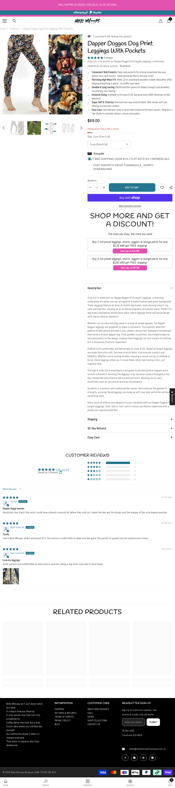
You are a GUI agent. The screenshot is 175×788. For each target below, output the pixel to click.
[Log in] (161, 21)
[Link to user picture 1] (11, 576)
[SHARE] (169, 188)
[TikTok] (152, 757)
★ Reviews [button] (172, 396)
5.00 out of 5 (62, 469)
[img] (11, 497)
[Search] (14, 21)
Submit (153, 722)
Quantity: (92, 180)
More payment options (130, 205)
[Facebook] (125, 757)
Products (14, 28)
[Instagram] (134, 757)
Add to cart (133, 187)
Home (3, 28)
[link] (23, 680)
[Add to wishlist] (162, 187)
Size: (99, 136)
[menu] (5, 21)
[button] (3, 128)
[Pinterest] (143, 757)
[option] (42, 74)
